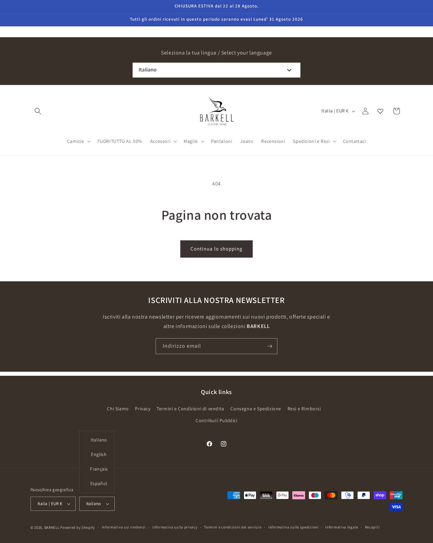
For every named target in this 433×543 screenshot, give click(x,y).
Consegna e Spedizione (255, 409)
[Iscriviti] (269, 346)
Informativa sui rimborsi (124, 527)
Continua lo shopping (216, 248)
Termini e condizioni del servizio (232, 527)
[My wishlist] (380, 111)
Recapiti (372, 527)
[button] (37, 111)
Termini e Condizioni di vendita (190, 409)
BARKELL (52, 527)
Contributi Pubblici (216, 420)
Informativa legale (341, 527)
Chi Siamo (118, 409)
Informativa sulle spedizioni (293, 527)
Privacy (142, 409)
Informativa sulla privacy (175, 527)
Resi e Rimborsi (304, 409)
